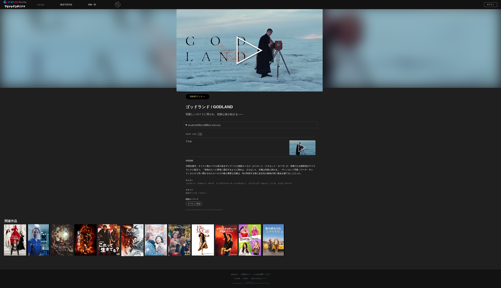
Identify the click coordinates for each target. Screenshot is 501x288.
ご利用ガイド (245, 274)
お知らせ (234, 274)
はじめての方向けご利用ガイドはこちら (204, 125)
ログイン (490, 4)
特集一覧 (92, 4)
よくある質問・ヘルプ (261, 274)
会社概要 (237, 278)
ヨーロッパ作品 (194, 204)
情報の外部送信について (259, 278)
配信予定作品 (66, 4)
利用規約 (245, 278)
